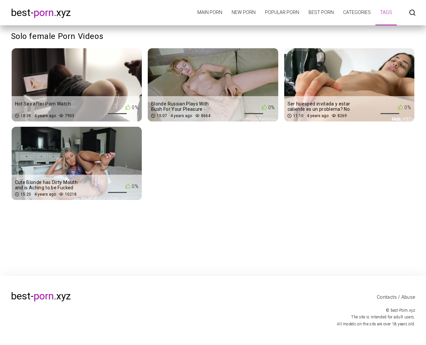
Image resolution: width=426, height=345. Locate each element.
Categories (357, 12)
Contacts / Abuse (396, 297)
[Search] (412, 13)
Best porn (321, 12)
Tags (386, 12)
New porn (244, 12)
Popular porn (282, 12)
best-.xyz (41, 12)
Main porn (209, 12)
